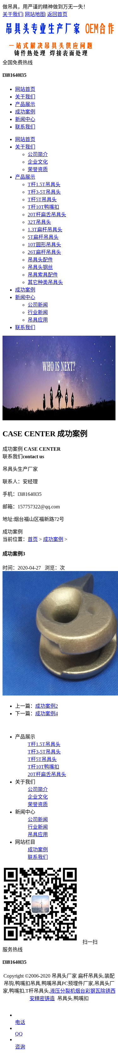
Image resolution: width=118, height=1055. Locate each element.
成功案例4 (46, 713)
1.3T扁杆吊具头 (45, 229)
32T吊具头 (39, 222)
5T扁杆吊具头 (43, 237)
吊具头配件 (40, 259)
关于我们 (13, 14)
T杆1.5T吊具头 (44, 184)
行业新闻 (38, 312)
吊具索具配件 (43, 274)
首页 (33, 539)
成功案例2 (46, 706)
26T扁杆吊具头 (44, 252)
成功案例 (25, 111)
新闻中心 (25, 119)
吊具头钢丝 (40, 267)
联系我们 (25, 126)
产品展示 (25, 104)
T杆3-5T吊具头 (44, 192)
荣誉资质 (38, 169)
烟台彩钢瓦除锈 (92, 991)
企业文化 (38, 162)
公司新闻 (38, 304)
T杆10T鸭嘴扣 (43, 207)
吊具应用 (38, 320)
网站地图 (35, 14)
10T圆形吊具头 (44, 244)
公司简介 (38, 154)
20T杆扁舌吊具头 (47, 214)
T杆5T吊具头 (42, 199)
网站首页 (25, 89)
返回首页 (57, 14)
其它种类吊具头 (45, 282)
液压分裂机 (62, 991)
